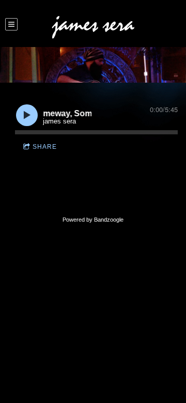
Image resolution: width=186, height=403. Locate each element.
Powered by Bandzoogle (93, 219)
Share (45, 146)
